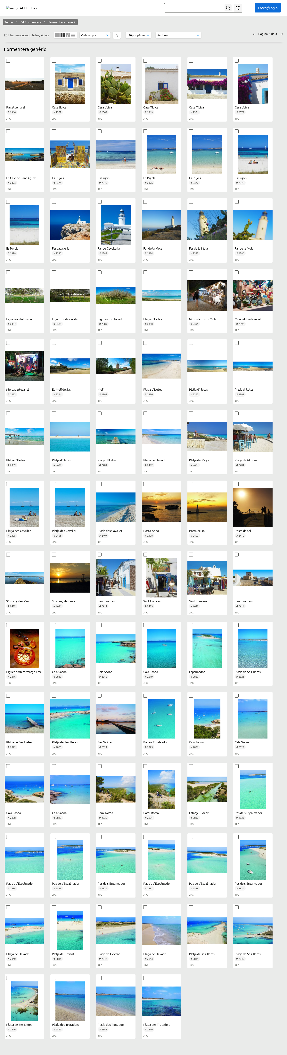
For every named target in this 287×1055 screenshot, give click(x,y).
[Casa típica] (70, 84)
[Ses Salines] (115, 719)
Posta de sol (151, 530)
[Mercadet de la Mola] (207, 295)
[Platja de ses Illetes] (207, 930)
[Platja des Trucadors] (70, 1001)
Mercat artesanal (17, 389)
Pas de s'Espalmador (248, 813)
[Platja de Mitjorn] (207, 436)
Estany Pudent (199, 813)
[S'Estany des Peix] (24, 577)
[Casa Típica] (161, 84)
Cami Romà (105, 813)
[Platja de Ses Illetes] (253, 648)
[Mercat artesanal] (24, 366)
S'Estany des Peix (17, 601)
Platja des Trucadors (65, 1024)
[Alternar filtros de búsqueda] (237, 7)
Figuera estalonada (19, 319)
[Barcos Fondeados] (161, 719)
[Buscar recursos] (228, 7)
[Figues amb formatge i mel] (24, 648)
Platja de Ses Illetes (248, 672)
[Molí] (115, 366)
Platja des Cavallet (18, 530)
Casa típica (59, 107)
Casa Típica (150, 107)
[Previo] (254, 34)
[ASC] (117, 35)
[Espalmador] (207, 648)
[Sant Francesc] (115, 577)
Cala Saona (59, 672)
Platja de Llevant (154, 460)
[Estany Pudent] (207, 789)
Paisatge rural (15, 107)
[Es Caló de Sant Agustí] (24, 154)
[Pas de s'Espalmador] (253, 789)
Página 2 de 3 (268, 34)
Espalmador (197, 672)
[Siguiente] (282, 34)
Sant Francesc (107, 601)
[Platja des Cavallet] (24, 507)
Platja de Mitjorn (200, 460)
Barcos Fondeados (155, 742)
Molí (100, 389)
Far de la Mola (152, 248)
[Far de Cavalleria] (115, 225)
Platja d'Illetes (152, 319)
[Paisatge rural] (24, 84)
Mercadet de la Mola (202, 319)
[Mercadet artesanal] (253, 295)
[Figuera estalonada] (24, 295)
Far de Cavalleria (109, 248)
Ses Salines (105, 742)
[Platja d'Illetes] (161, 295)
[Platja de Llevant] (161, 436)
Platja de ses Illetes (202, 954)
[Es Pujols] (70, 154)
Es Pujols (58, 178)
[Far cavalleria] (70, 225)
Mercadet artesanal (248, 319)
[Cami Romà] (115, 789)
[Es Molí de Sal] (70, 366)
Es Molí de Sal (61, 389)
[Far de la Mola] (161, 225)
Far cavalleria (60, 248)
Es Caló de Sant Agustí (21, 178)
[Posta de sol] (161, 507)
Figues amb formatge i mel (24, 672)
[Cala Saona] (70, 648)
